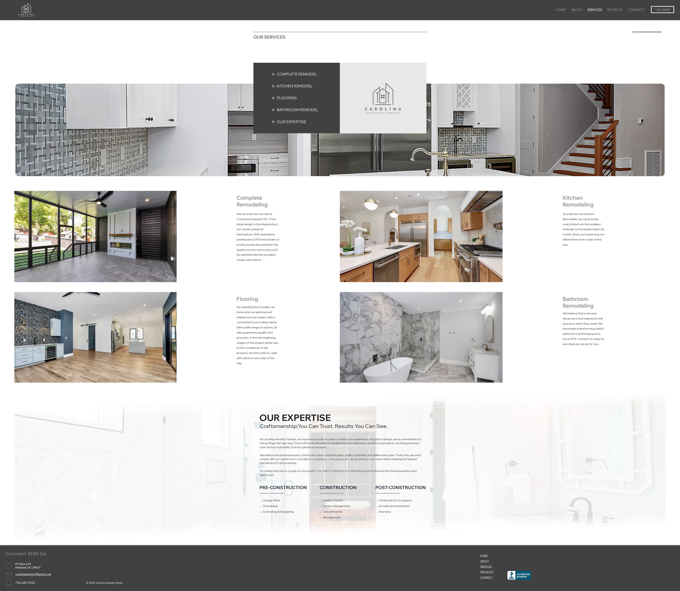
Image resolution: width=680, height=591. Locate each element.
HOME (484, 555)
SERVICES (486, 566)
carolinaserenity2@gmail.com (33, 574)
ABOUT (484, 561)
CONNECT (486, 577)
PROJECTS (487, 571)
